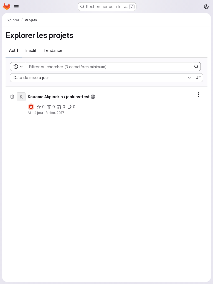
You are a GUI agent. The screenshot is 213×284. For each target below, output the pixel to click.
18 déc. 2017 (54, 113)
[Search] (196, 66)
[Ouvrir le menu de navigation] (16, 6)
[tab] (14, 50)
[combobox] (102, 77)
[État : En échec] (31, 106)
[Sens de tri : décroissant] (198, 77)
